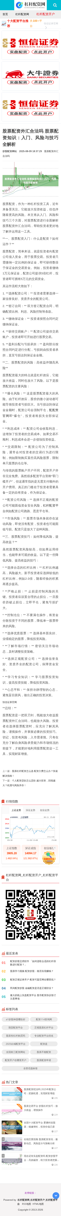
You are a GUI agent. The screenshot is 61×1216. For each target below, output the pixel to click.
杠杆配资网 (22, 14)
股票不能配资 (44, 1052)
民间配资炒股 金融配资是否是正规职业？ (32, 988)
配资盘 (43, 1043)
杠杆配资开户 (45, 14)
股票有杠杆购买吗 (15, 1035)
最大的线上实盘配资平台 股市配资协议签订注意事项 (33, 997)
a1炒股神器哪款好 (15, 1019)
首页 (5, 14)
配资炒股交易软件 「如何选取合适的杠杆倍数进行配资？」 (33, 962)
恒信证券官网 (51, 23)
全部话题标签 (30, 1068)
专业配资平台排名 (43, 1035)
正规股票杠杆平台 (43, 1027)
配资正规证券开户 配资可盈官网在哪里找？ (33, 979)
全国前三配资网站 (15, 1052)
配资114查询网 (44, 1019)
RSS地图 (26, 1203)
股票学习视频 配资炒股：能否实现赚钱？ (32, 971)
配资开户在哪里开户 (15, 1060)
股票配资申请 (44, 1060)
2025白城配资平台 (15, 1043)
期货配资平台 (15, 1027)
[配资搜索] (55, 5)
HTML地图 (38, 1203)
